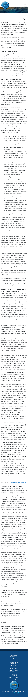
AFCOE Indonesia (14, 668)
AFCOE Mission (14, 656)
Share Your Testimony (14, 677)
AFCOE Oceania (14, 670)
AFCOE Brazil (14, 665)
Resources (14, 660)
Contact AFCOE (14, 675)
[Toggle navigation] (25, 5)
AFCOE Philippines (14, 672)
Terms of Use (10, 692)
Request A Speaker (14, 679)
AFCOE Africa (14, 663)
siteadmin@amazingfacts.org (18, 482)
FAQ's (14, 658)
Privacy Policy (17, 692)
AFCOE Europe (14, 667)
